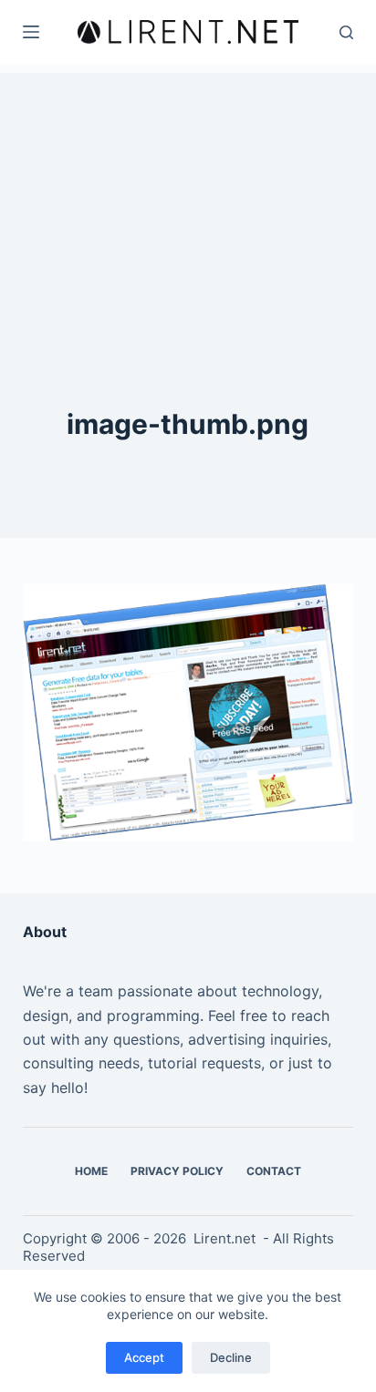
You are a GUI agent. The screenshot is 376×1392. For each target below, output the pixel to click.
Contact (273, 1171)
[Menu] (31, 32)
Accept (144, 1357)
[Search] (346, 32)
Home (91, 1171)
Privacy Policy (177, 1171)
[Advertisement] (188, 187)
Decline (231, 1357)
